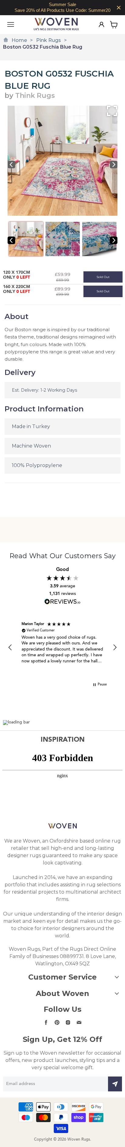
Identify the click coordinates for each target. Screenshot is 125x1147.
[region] (62, 7)
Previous (11, 164)
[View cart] (114, 24)
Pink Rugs (48, 40)
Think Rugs (35, 95)
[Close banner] (118, 7)
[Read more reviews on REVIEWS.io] (62, 601)
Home (19, 40)
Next (113, 164)
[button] (10, 647)
